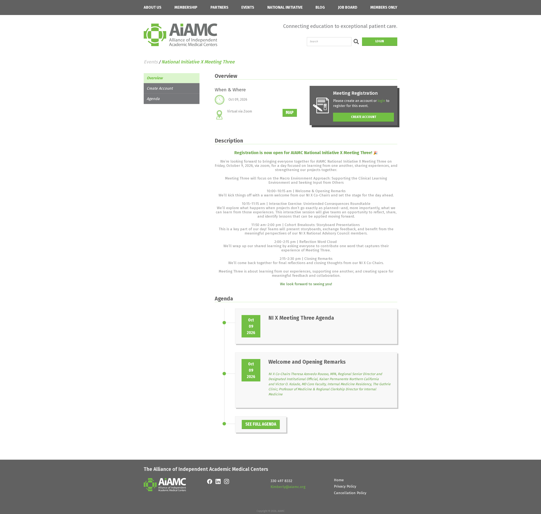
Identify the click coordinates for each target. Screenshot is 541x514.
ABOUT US (152, 7)
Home (339, 480)
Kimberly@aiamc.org (287, 487)
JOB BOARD (347, 7)
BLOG (320, 7)
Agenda (153, 98)
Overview (155, 78)
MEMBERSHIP (185, 7)
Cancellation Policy (350, 493)
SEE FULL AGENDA (260, 424)
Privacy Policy (345, 486)
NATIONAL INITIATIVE (285, 7)
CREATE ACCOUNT (363, 117)
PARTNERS (219, 7)
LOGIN (379, 41)
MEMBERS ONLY (383, 7)
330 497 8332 (281, 481)
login (381, 101)
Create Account (160, 88)
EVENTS (247, 7)
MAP (290, 112)
